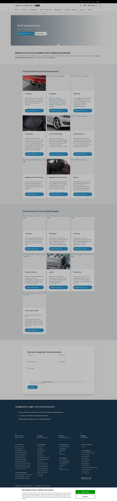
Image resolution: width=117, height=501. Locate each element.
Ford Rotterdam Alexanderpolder (89, 467)
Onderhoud (62, 454)
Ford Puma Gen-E (41, 450)
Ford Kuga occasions (20, 457)
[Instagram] (85, 478)
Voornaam (30, 355)
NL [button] (98, 1)
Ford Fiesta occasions (20, 450)
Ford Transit (40, 474)
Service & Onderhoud (34, 13)
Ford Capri (39, 454)
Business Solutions (63, 469)
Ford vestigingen (86, 450)
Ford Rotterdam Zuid (86, 469)
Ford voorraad (19, 444)
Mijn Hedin (92, 5)
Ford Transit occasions (20, 468)
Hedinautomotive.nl (19, 13)
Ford (26, 13)
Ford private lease (63, 460)
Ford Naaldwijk (85, 463)
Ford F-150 (39, 461)
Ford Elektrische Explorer (43, 457)
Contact (83, 446)
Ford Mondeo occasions (21, 459)
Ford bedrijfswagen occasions (22, 476)
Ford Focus (40, 446)
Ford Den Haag (85, 454)
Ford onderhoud (63, 444)
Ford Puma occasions (20, 455)
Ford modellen (41, 444)
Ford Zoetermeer (85, 473)
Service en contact (86, 444)
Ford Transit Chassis (42, 472)
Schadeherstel (62, 448)
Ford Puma (40, 448)
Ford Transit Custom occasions (22, 466)
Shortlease (62, 465)
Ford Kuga (39, 452)
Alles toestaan (85, 492)
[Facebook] (82, 478)
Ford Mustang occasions (21, 461)
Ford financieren (63, 463)
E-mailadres (62, 361)
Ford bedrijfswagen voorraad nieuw (24, 474)
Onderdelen (62, 450)
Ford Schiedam (85, 471)
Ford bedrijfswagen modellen (22, 478)
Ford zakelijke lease (64, 462)
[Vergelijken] (81, 5)
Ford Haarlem (84, 458)
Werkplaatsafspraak (64, 446)
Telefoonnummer (31, 361)
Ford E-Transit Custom (42, 468)
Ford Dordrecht (85, 456)
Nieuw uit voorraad (20, 446)
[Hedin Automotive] (24, 5)
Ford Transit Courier (42, 463)
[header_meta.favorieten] (85, 5)
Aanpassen (85, 496)
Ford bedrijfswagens (21, 472)
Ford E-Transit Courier (42, 465)
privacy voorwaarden (47, 381)
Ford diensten (63, 458)
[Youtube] (88, 478)
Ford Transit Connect (42, 466)
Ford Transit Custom (42, 470)
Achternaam (62, 355)
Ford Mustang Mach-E (42, 459)
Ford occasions (18, 448)
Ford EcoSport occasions (21, 452)
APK (60, 452)
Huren (60, 467)
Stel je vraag (30, 368)
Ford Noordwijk (85, 465)
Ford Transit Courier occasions (22, 463)
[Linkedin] (90, 478)
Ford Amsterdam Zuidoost (87, 452)
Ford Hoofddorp (85, 460)
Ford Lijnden (84, 462)
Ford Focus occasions (20, 454)
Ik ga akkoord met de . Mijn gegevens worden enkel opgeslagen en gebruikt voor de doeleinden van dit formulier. (57, 382)
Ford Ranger (40, 476)
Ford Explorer (40, 455)
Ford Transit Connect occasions (23, 465)
